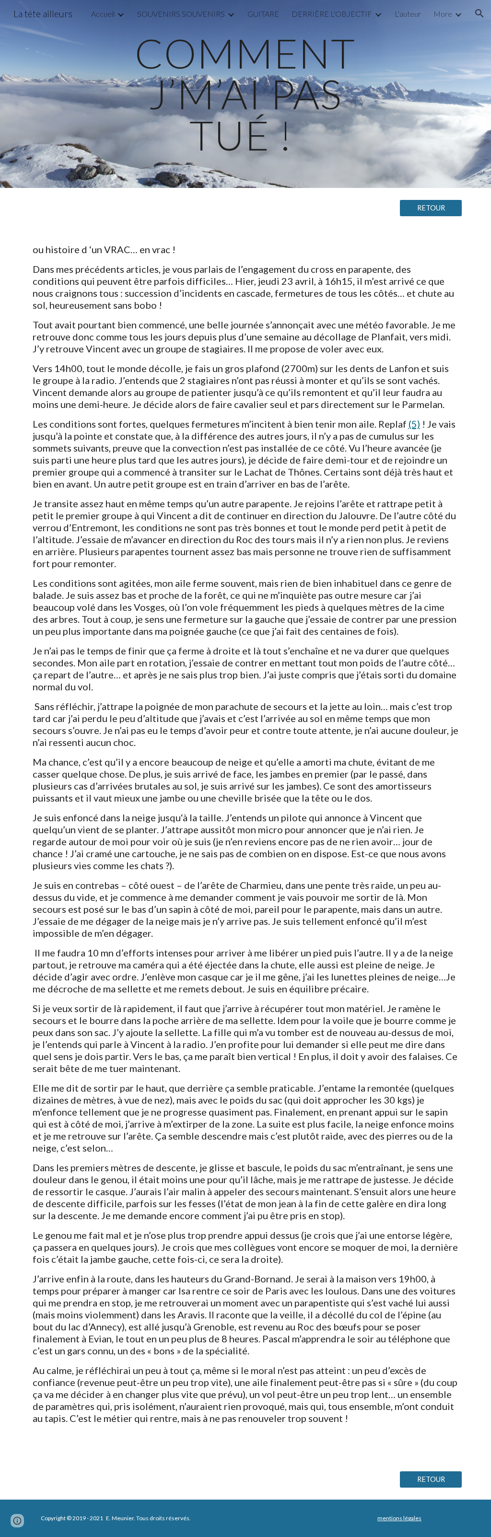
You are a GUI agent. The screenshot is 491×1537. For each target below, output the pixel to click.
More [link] (442, 13)
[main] (245, 94)
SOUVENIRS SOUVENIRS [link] (181, 13)
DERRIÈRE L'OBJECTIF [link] (332, 13)
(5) (414, 424)
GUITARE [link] (263, 13)
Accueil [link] (103, 13)
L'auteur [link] (408, 13)
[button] (479, 13)
